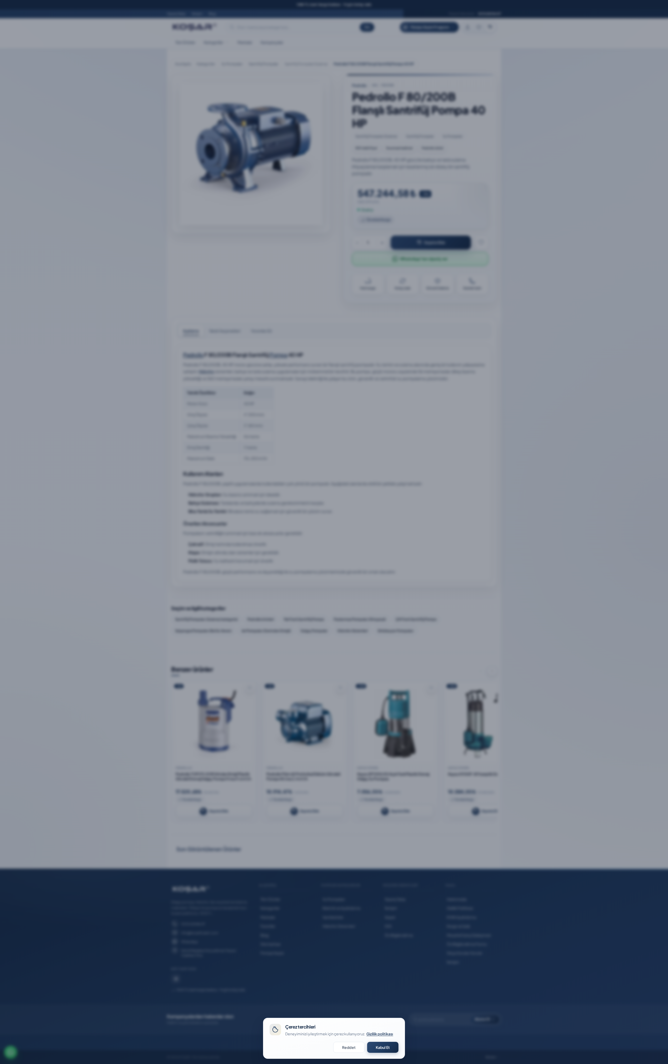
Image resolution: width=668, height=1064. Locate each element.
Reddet (349, 1047)
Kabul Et (383, 1047)
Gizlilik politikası (379, 1033)
